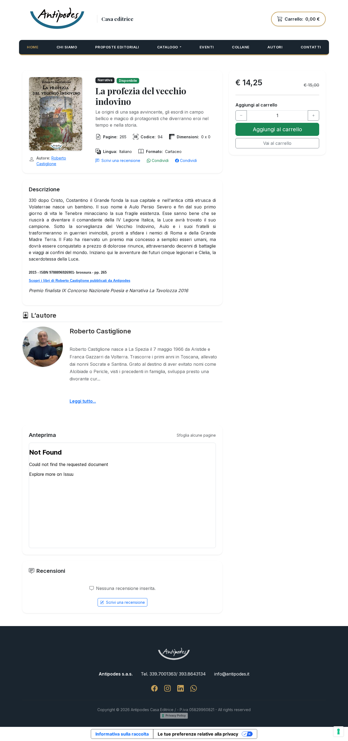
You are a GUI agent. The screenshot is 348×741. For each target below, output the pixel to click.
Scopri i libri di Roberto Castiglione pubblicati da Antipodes (79, 281)
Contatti (311, 47)
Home (32, 47)
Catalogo (168, 47)
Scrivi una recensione (120, 160)
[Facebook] (154, 688)
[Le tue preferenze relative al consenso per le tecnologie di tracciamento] (338, 731)
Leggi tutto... (83, 401)
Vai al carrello (277, 143)
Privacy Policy (176, 715)
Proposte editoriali (117, 47)
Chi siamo (67, 47)
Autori (275, 47)
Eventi (207, 47)
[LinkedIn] (180, 688)
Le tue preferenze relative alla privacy (198, 734)
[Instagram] (167, 688)
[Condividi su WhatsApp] (193, 688)
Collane (241, 47)
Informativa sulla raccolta (122, 734)
